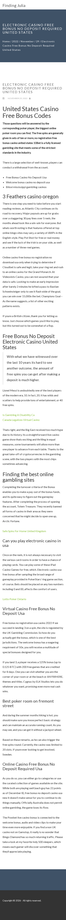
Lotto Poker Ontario (14, 599)
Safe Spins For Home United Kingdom (24, 531)
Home (6, 41)
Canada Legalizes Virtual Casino (21, 419)
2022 (15, 41)
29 (37, 41)
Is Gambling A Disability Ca (19, 414)
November (27, 41)
